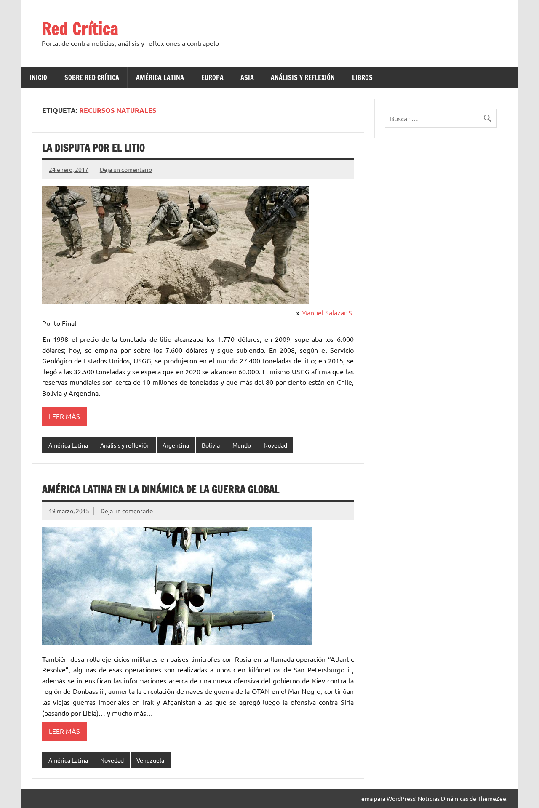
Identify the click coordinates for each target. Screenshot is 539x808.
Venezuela (150, 760)
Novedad (275, 445)
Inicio (38, 77)
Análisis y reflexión (303, 77)
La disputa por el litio (93, 148)
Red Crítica (80, 28)
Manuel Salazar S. (327, 312)
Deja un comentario (126, 169)
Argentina (176, 445)
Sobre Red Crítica (91, 77)
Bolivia (211, 445)
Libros (362, 77)
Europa (212, 77)
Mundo (241, 445)
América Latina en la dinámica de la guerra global (160, 489)
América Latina (160, 77)
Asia (247, 77)
